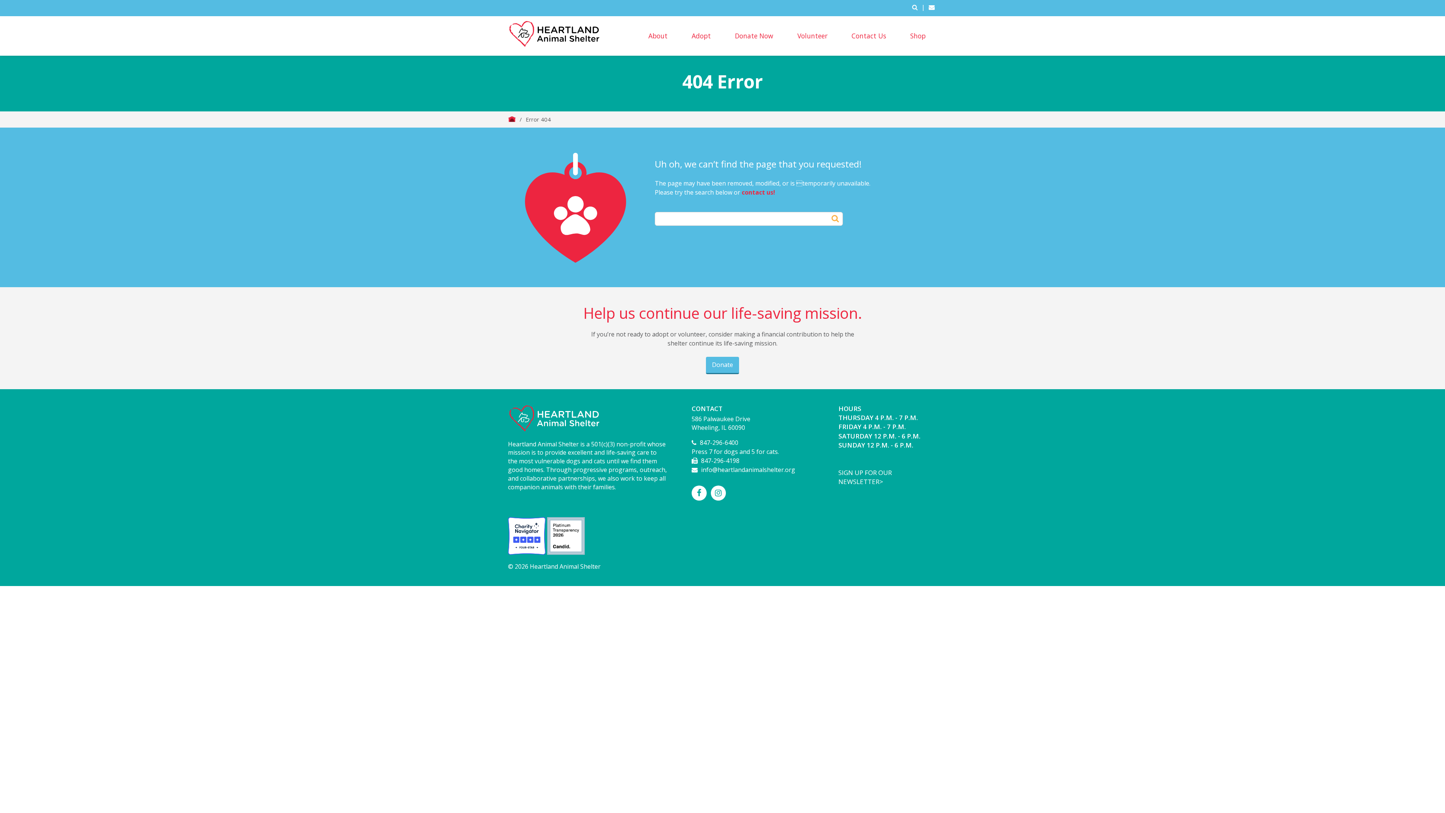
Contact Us (869, 35)
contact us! (758, 192)
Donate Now (754, 35)
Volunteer (812, 35)
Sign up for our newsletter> (865, 477)
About (658, 35)
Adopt (701, 35)
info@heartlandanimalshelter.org (748, 470)
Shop (918, 35)
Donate (722, 365)
